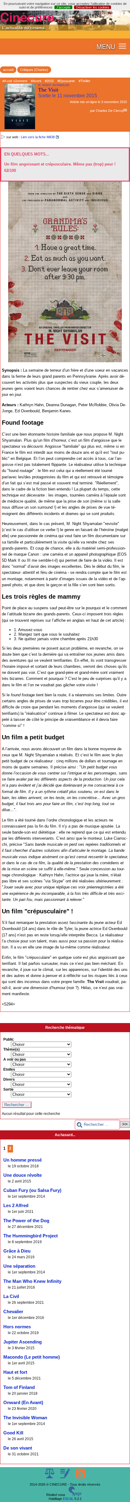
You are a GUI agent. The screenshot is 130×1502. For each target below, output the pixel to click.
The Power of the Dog (26, 1220)
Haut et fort (15, 1372)
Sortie (8, 1089)
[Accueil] (65, 29)
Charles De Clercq (109, 110)
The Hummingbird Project (30, 1235)
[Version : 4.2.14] (75, 1495)
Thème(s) (11, 1049)
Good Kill (13, 1432)
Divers (9, 1079)
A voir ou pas (14, 1059)
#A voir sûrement (14, 81)
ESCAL (68, 1498)
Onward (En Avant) (23, 1402)
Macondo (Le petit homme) (31, 1357)
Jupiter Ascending (22, 1342)
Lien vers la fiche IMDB (38, 137)
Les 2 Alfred (15, 1205)
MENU (105, 46)
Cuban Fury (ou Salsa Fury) (32, 1190)
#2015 (49, 81)
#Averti (36, 81)
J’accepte (63, 7)
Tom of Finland (19, 1387)
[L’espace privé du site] (65, 1477)
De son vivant (17, 1448)
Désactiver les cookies (92, 7)
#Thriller (84, 81)
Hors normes (17, 1326)
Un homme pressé (22, 1160)
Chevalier (13, 1311)
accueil (8, 70)
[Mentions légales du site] (50, 1477)
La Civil (11, 1296)
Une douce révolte (22, 1175)
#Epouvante (66, 81)
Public (8, 1039)
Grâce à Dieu (17, 1251)
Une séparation (19, 1266)
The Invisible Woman (25, 1417)
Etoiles (9, 1069)
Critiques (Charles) (34, 70)
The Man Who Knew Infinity (32, 1281)
